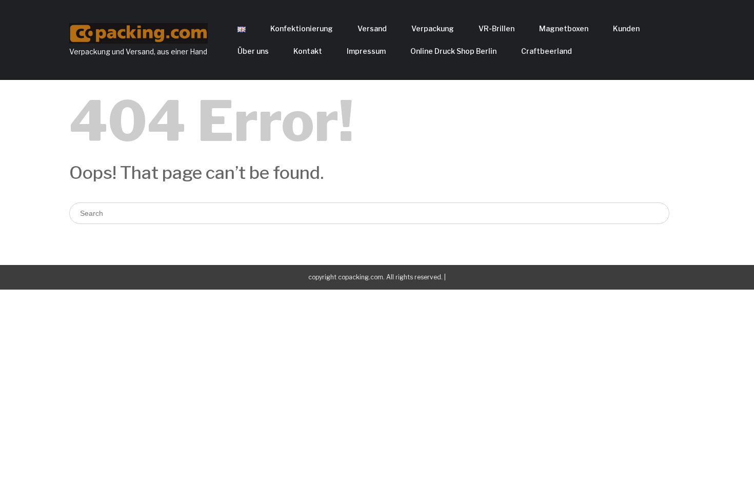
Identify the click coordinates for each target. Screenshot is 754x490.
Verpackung (432, 28)
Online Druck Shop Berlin (453, 51)
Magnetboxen (563, 28)
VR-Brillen (496, 28)
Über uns (253, 51)
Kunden (626, 28)
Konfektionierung (301, 28)
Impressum (366, 51)
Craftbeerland (546, 51)
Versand (372, 28)
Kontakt (307, 51)
